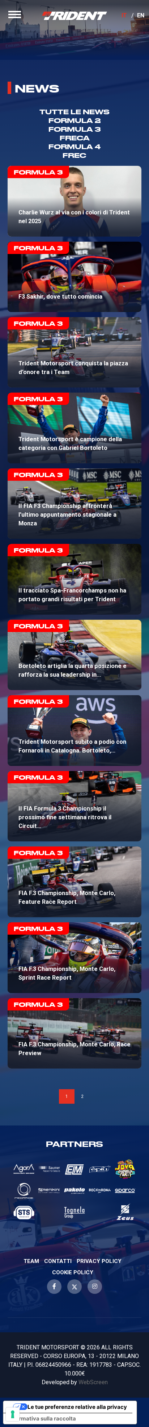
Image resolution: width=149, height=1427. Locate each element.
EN (140, 15)
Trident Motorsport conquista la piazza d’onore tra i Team (75, 352)
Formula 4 (74, 146)
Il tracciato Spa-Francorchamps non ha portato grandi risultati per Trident (75, 579)
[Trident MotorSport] (74, 15)
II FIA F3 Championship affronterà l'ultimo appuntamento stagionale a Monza (75, 503)
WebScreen (93, 1382)
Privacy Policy (99, 1261)
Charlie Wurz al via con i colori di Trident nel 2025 (75, 201)
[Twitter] (74, 1286)
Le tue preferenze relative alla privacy (77, 1406)
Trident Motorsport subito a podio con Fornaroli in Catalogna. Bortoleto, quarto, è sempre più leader (75, 730)
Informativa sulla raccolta (42, 1418)
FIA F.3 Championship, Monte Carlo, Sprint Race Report (75, 957)
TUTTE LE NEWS (74, 111)
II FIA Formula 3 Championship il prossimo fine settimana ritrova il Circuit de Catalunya (75, 806)
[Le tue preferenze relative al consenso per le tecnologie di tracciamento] (13, 1414)
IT (124, 15)
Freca (75, 137)
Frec (74, 155)
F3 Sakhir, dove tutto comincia (75, 277)
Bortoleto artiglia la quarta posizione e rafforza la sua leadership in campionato (75, 655)
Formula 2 (74, 120)
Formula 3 (74, 129)
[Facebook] (54, 1286)
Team (31, 1261)
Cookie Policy (72, 1272)
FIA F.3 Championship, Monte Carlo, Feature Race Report (75, 881)
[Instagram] (95, 1286)
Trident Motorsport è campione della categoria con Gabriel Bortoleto (75, 428)
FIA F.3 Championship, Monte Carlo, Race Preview (75, 1033)
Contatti (58, 1261)
